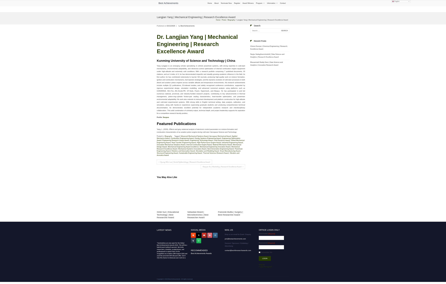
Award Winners (248, 3)
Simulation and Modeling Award (207, 151)
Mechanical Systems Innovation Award (192, 149)
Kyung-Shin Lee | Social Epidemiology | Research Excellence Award (185, 162)
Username (267, 234)
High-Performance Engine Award (209, 142)
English (396, 1)
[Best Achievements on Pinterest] (209, 235)
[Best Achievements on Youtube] (204, 235)
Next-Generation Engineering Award (220, 149)
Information (271, 3)
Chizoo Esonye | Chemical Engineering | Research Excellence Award (268, 47)
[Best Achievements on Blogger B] (193, 235)
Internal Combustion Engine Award (199, 145)
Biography (231, 20)
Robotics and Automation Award (183, 151)
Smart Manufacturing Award (230, 151)
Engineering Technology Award (201, 140)
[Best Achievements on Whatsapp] (198, 240)
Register (237, 3)
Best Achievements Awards (201, 253)
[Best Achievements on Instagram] (215, 235)
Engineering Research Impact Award (175, 140)
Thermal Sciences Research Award (216, 153)
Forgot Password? (265, 267)
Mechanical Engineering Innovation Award (215, 147)
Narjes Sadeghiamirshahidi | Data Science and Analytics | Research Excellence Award (267, 55)
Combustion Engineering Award (182, 138)
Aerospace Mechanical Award (220, 136)
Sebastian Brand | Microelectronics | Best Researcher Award (167, 215)
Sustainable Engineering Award (190, 153)
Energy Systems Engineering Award (208, 138)
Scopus (166, 117)
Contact (283, 3)
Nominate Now (226, 3)
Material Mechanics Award (222, 145)
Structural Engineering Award (167, 153)
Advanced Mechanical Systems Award (194, 136)
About (216, 3)
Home (210, 3)
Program (259, 3)
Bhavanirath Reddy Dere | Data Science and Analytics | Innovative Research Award (266, 63)
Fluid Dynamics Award (222, 140)
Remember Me (266, 252)
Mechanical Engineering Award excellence (183, 147)
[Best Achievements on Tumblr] (193, 240)
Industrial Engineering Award (232, 142)
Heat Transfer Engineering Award (184, 142)
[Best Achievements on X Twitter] (198, 235)
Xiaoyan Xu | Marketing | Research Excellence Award (222, 167)
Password (267, 243)
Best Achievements (168, 3)
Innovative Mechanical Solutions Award (171, 145)
